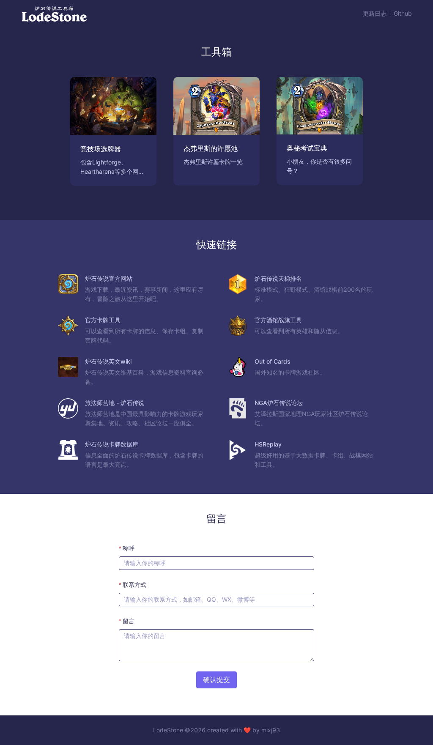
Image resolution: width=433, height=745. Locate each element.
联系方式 (134, 584)
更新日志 (374, 13)
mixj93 (270, 730)
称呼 (128, 548)
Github (403, 13)
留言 (128, 620)
